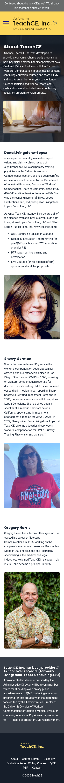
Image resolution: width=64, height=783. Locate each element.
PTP (25, 767)
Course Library (30, 759)
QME (53, 763)
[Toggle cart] (55, 23)
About (14, 759)
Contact (36, 767)
